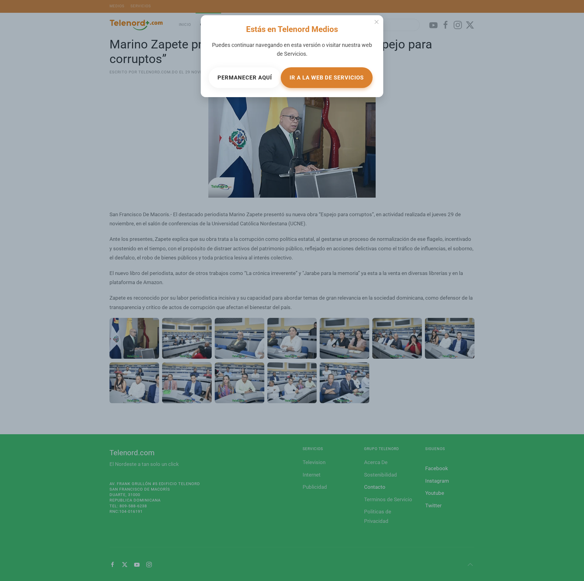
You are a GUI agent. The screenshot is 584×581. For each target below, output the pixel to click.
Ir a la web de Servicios (327, 77)
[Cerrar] (376, 22)
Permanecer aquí (244, 77)
